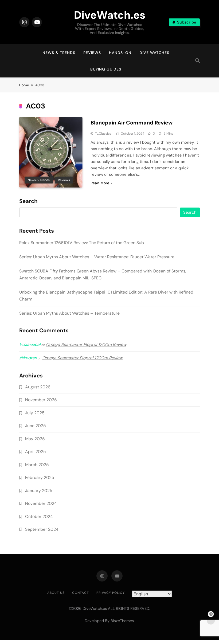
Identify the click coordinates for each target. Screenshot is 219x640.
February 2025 (39, 477)
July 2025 (35, 413)
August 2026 (37, 387)
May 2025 (35, 439)
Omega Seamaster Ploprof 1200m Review (86, 344)
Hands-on (120, 52)
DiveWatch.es (109, 15)
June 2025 (35, 425)
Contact (80, 593)
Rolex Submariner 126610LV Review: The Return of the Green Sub (81, 242)
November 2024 (41, 503)
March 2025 (37, 464)
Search (28, 201)
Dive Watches (154, 52)
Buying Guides (105, 69)
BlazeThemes (122, 620)
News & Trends (58, 52)
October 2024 (39, 516)
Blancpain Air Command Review (132, 122)
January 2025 (38, 490)
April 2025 (35, 451)
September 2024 (41, 529)
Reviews (92, 52)
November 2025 (41, 400)
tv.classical (103, 133)
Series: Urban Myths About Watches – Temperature (69, 313)
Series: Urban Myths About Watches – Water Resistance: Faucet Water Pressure (96, 257)
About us (56, 593)
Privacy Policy (110, 593)
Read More (100, 183)
